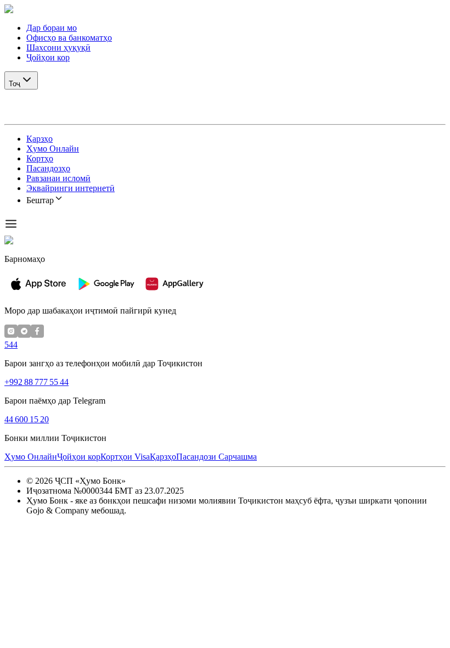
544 (11, 344)
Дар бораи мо (51, 27)
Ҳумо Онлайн (52, 148)
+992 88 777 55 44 (36, 382)
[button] (225, 9)
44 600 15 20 (26, 419)
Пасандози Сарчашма (216, 456)
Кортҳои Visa (125, 456)
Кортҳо (39, 158)
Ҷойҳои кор (48, 57)
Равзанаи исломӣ (58, 178)
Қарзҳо (39, 138)
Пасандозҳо (48, 168)
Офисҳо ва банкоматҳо (69, 37)
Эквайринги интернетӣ (70, 188)
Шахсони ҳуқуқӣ (58, 47)
